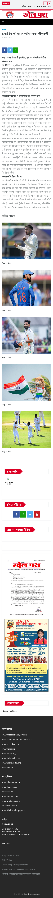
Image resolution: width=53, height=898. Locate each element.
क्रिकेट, (4, 29)
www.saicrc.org (9, 753)
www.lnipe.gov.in (9, 787)
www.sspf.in (7, 791)
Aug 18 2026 (6, 404)
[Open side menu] (3, 22)
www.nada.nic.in (9, 805)
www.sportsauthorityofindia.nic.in (17, 739)
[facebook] (16, 514)
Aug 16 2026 (6, 452)
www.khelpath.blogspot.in (13, 810)
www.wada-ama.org (11, 801)
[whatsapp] (23, 514)
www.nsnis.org (8, 749)
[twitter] (30, 514)
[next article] (45, 3)
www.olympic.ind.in (11, 782)
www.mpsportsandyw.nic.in (14, 734)
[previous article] (49, 3)
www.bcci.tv (7, 767)
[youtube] (37, 514)
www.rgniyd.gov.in (10, 744)
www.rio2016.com (10, 796)
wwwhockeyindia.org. (11, 762)
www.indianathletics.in (12, 758)
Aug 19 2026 (6, 263)
